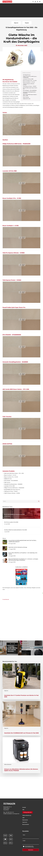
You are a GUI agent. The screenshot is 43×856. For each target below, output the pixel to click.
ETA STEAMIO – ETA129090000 (30, 90)
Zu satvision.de (6, 599)
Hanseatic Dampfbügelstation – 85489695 (29, 92)
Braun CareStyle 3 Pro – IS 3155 (30, 80)
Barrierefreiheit (25, 824)
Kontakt (24, 807)
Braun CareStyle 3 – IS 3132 (29, 82)
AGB (23, 817)
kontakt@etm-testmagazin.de (13, 813)
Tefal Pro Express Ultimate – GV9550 (29, 84)
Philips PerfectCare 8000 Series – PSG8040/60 (30, 77)
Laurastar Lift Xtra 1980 (28, 79)
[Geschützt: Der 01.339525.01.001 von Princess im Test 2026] (21, 718)
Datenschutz (25, 819)
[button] (39, 1)
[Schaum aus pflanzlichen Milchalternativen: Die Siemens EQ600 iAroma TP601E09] (21, 755)
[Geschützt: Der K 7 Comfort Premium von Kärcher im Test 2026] (21, 681)
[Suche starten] (38, 501)
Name (24, 834)
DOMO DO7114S (26, 98)
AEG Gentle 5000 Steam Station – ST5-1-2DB (30, 95)
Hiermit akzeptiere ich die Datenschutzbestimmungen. (29, 846)
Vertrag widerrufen (27, 812)
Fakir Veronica (26, 97)
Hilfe (23, 809)
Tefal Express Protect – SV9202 (29, 86)
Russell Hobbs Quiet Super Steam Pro (30, 88)
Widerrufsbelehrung (26, 815)
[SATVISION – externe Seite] (21, 585)
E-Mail (24, 840)
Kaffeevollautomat (7, 764)
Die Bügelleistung (26, 74)
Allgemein (6, 690)
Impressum (24, 822)
